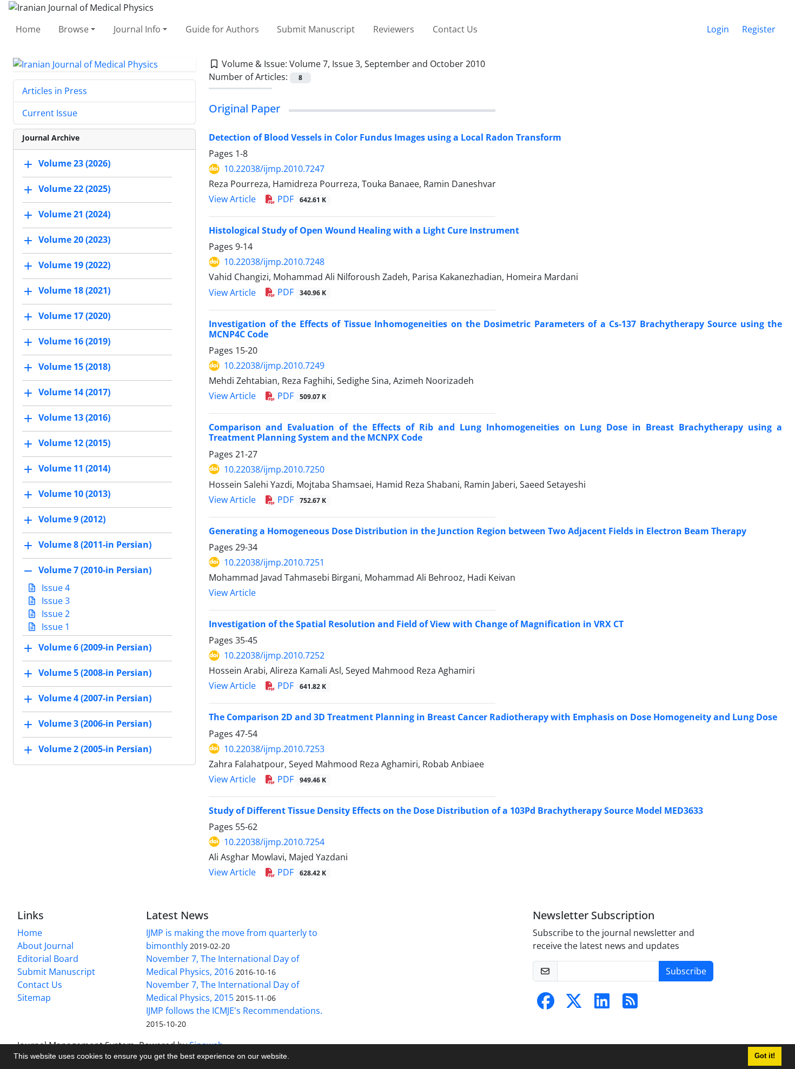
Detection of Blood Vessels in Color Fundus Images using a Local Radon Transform (385, 137)
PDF (301, 199)
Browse (73, 29)
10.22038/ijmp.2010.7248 (274, 262)
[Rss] (630, 1004)
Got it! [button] (764, 1056)
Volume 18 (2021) (74, 291)
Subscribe (686, 971)
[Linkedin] (602, 1004)
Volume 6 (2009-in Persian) (94, 648)
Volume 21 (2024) (74, 215)
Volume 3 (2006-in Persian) (94, 724)
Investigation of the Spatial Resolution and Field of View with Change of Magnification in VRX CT (416, 624)
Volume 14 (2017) (74, 393)
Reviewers (393, 29)
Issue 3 (54, 601)
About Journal (45, 946)
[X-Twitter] (574, 1004)
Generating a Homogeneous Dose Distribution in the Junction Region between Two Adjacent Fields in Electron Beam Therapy (477, 531)
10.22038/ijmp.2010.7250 (274, 469)
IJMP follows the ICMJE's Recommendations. (234, 1011)
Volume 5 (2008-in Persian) (94, 673)
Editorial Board (47, 959)
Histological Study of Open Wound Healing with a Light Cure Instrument (364, 230)
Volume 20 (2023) (74, 240)
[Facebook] (546, 1004)
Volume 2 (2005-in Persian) (94, 749)
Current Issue (49, 113)
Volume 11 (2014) (74, 469)
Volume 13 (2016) (74, 418)
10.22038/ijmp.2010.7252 (274, 655)
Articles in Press (54, 91)
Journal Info (137, 29)
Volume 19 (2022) (74, 265)
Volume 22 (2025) (74, 189)
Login (718, 29)
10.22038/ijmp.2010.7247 (274, 169)
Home (28, 29)
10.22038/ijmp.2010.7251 (274, 562)
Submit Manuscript (316, 29)
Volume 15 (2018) (74, 367)
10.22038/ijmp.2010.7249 (274, 365)
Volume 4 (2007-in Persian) (94, 699)
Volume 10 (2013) (74, 494)
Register (759, 29)
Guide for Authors (222, 29)
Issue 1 (54, 627)
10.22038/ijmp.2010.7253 (274, 749)
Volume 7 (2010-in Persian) (94, 570)
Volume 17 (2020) (74, 316)
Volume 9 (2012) (71, 520)
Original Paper (244, 108)
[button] (293, 1057)
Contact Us (455, 29)
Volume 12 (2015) (74, 443)
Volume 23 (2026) (74, 164)
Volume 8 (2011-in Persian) (94, 545)
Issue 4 (54, 588)
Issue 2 (54, 614)
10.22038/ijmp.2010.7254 (274, 842)
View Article (232, 199)
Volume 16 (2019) (74, 342)
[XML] (493, 64)
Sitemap (34, 998)
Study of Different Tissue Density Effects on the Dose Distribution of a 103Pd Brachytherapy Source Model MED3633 (456, 810)
